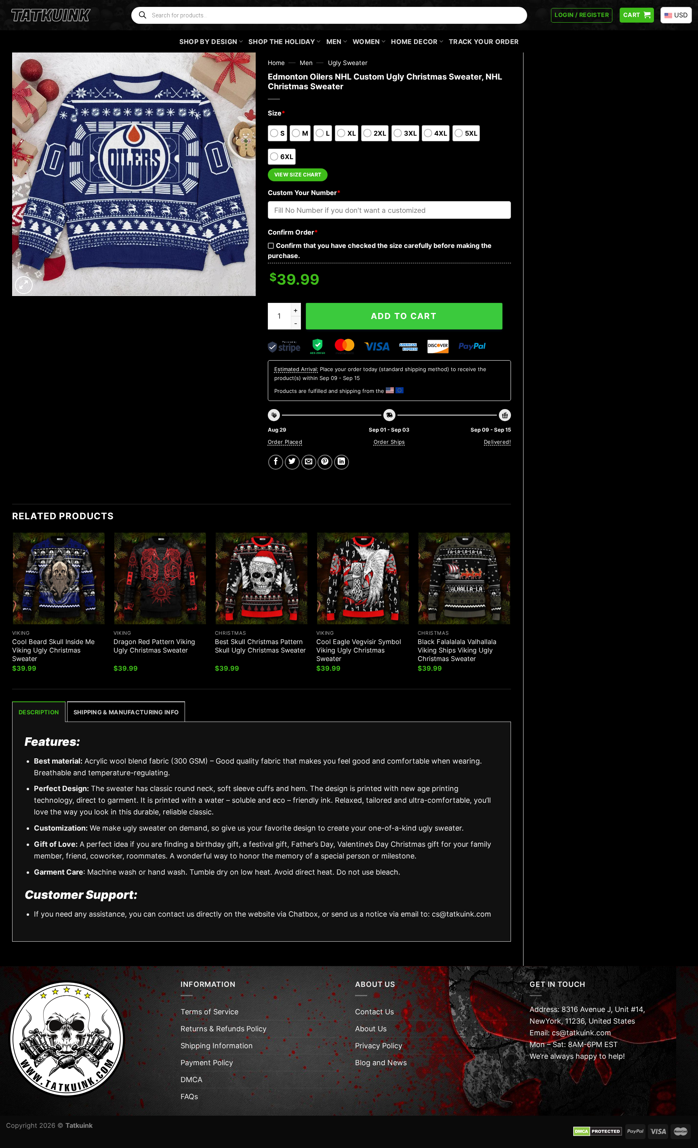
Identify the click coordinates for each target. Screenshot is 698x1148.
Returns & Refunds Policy (224, 1028)
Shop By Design (208, 42)
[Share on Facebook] (275, 462)
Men (334, 42)
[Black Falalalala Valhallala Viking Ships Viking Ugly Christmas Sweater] (464, 578)
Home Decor (414, 42)
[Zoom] (24, 285)
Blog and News (381, 1062)
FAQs (189, 1096)
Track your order (484, 42)
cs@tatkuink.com (461, 914)
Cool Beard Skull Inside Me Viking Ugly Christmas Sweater (53, 650)
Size (276, 113)
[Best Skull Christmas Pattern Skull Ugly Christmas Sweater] (261, 578)
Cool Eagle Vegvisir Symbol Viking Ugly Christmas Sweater (358, 650)
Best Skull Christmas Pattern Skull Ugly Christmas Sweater (260, 646)
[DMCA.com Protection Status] (597, 1131)
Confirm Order (293, 232)
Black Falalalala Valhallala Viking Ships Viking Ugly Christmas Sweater (457, 650)
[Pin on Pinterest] (324, 462)
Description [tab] (39, 712)
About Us (371, 1028)
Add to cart (404, 316)
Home (276, 63)
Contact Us (374, 1011)
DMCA (191, 1079)
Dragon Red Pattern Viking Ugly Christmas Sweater (154, 646)
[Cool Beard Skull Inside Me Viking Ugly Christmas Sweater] (59, 578)
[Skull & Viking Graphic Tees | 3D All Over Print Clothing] (51, 15)
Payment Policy (207, 1062)
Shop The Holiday (281, 42)
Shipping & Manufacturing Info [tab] (126, 712)
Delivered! (497, 442)
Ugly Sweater (348, 63)
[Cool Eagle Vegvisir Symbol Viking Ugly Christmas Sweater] (363, 578)
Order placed (285, 442)
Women (366, 42)
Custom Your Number (304, 193)
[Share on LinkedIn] (341, 462)
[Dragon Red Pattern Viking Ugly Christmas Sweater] (160, 578)
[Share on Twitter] (292, 462)
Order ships (389, 442)
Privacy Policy (378, 1045)
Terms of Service (209, 1011)
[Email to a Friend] (308, 462)
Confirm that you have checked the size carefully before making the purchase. (380, 250)
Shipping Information (217, 1045)
